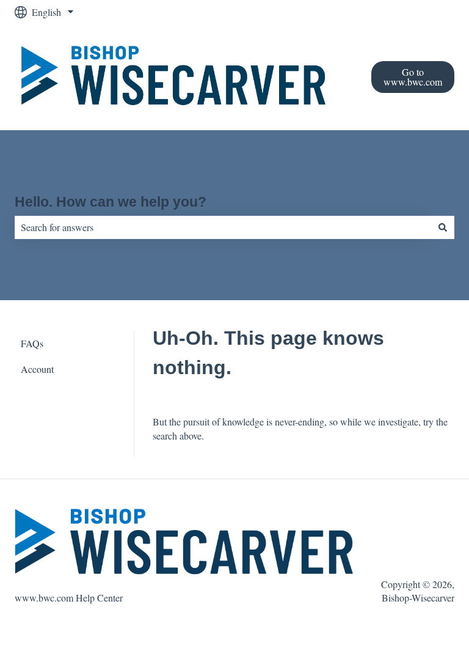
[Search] (442, 227)
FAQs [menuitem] (32, 343)
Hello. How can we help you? (110, 202)
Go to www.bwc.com (413, 76)
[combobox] (223, 227)
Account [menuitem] (37, 369)
